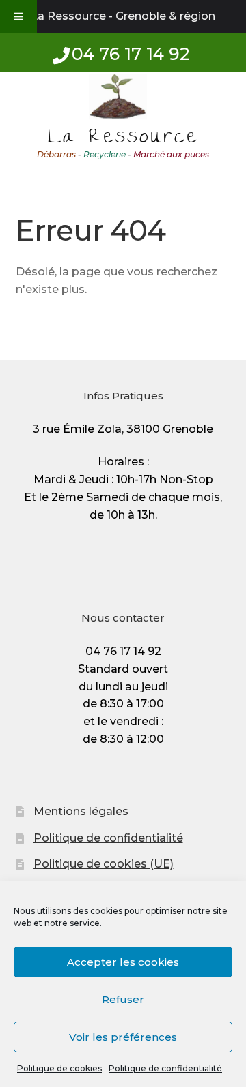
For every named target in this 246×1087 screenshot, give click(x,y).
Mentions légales (80, 811)
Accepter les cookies (123, 961)
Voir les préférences (123, 1036)
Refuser (123, 999)
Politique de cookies (59, 1068)
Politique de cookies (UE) (103, 863)
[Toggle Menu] (18, 16)
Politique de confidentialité (165, 1068)
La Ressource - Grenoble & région (123, 16)
